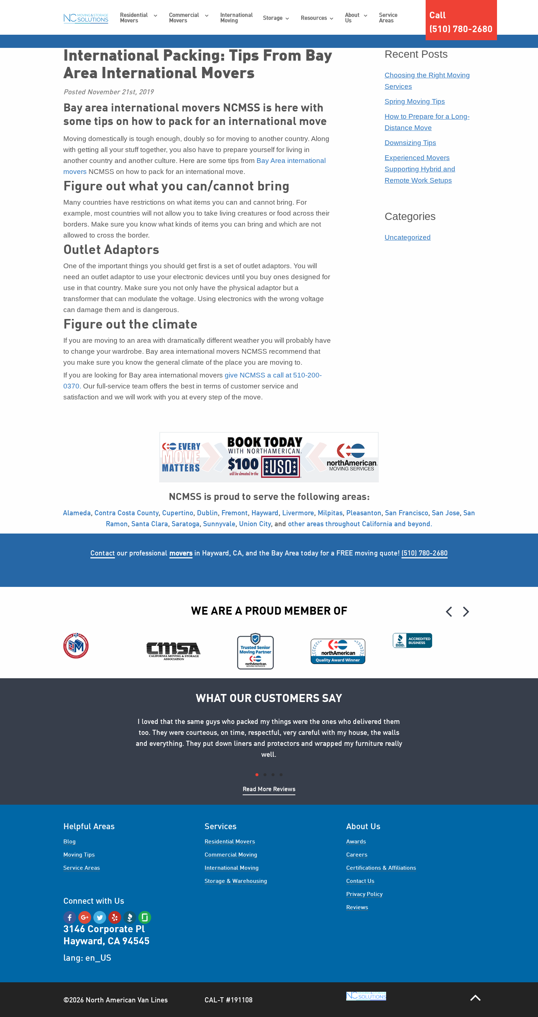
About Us (352, 18)
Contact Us (360, 881)
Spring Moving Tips (415, 101)
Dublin (207, 513)
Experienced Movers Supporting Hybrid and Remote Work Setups (420, 169)
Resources (314, 18)
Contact (102, 553)
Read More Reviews (269, 789)
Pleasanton (363, 513)
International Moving (236, 18)
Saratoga (185, 524)
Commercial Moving (231, 855)
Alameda (77, 513)
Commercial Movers (184, 18)
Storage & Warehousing (236, 881)
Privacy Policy (364, 895)
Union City (255, 524)
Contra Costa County (126, 513)
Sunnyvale (219, 524)
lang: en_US (87, 958)
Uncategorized (408, 237)
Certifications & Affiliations (381, 868)
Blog (69, 842)
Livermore (298, 513)
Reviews (357, 908)
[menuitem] (139, 18)
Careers (356, 855)
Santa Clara (149, 524)
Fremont (234, 513)
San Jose (446, 513)
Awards (356, 842)
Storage (273, 18)
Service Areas (388, 18)
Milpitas (329, 513)
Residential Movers (134, 18)
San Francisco (406, 513)
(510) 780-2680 (424, 553)
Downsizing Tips (410, 143)
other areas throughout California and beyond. (360, 524)
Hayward (265, 513)
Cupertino (177, 513)
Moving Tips (79, 855)
